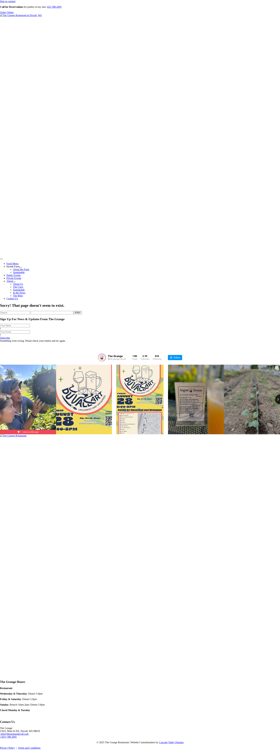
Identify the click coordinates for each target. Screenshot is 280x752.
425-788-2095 (54, 7)
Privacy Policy (7, 747)
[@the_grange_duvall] (102, 357)
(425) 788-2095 (8, 736)
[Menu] (1, 258)
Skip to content (7, 1)
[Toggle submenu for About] (14, 281)
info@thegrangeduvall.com (14, 734)
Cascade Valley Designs (171, 742)
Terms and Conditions (29, 747)
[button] (5, 338)
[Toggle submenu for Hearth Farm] (20, 267)
